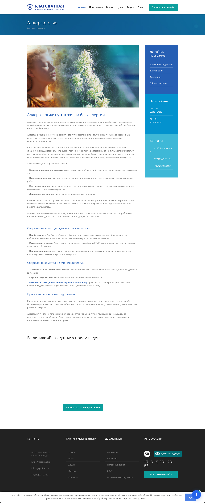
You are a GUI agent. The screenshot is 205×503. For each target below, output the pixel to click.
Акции (71, 464)
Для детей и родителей (161, 64)
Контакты (73, 477)
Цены (71, 458)
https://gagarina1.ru (40, 461)
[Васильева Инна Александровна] (44, 360)
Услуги (71, 452)
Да (190, 497)
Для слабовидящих (170, 453)
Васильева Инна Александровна (44, 385)
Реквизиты (112, 452)
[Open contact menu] (196, 494)
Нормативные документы (120, 477)
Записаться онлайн (161, 474)
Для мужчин (156, 76)
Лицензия (112, 458)
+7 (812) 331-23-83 (162, 165)
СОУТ (109, 471)
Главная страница (36, 28)
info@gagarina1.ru (40, 468)
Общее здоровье (158, 83)
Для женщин (156, 70)
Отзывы (72, 471)
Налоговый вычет (116, 464)
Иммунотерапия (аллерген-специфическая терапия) (58, 282)
